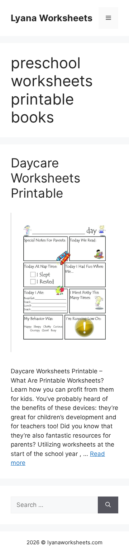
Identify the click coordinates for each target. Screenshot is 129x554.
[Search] (108, 505)
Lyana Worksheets (51, 18)
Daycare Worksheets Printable (45, 177)
